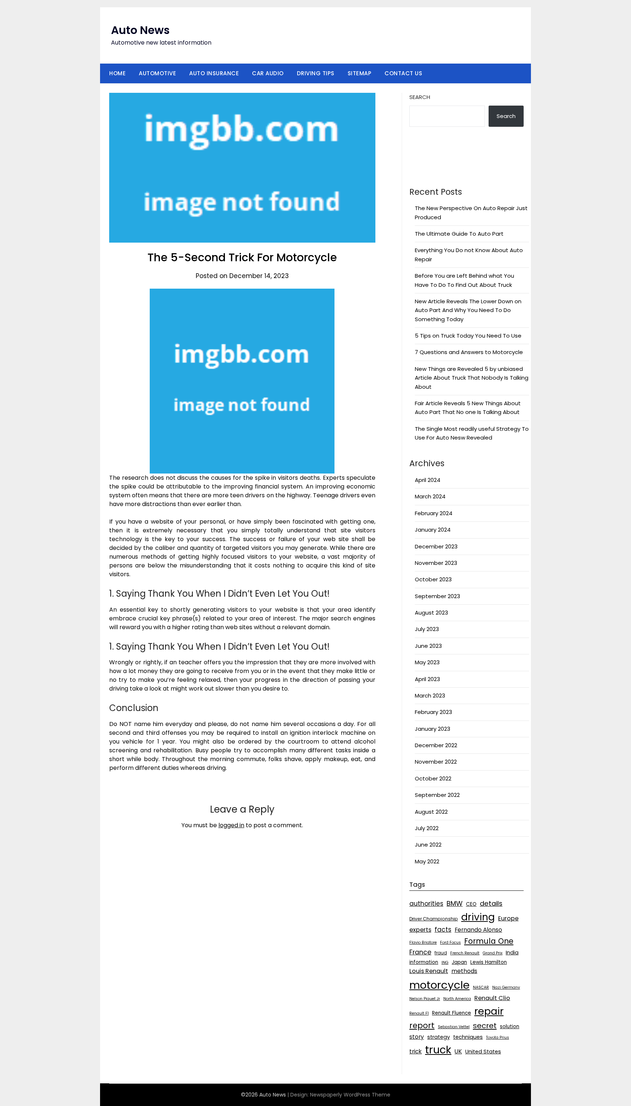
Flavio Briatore (423, 942)
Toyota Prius (497, 1037)
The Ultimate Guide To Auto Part (459, 233)
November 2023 (436, 563)
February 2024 (433, 513)
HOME (117, 73)
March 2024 (430, 496)
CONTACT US (403, 73)
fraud (441, 953)
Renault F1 (419, 1013)
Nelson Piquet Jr (424, 999)
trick (415, 1051)
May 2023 (427, 662)
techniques (468, 1037)
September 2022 (437, 795)
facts (443, 929)
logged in (231, 825)
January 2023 (432, 729)
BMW (455, 903)
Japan (459, 962)
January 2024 (433, 529)
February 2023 (433, 712)
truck (438, 1049)
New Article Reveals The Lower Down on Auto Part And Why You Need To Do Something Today (468, 310)
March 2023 (430, 695)
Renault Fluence (451, 1013)
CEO (471, 904)
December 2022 (436, 745)
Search (419, 97)
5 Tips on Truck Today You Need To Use (468, 335)
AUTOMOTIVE (157, 73)
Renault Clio (492, 998)
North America (457, 999)
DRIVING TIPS (315, 73)
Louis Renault (428, 971)
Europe (508, 918)
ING (444, 962)
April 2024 (427, 480)
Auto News (140, 30)
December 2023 (436, 546)
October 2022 (433, 778)
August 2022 (431, 812)
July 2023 (427, 629)
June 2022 (428, 844)
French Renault (464, 953)
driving (478, 917)
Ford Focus (450, 942)
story (416, 1037)
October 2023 (433, 579)
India (512, 952)
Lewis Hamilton (488, 962)
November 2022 (436, 761)
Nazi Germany (506, 987)
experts (420, 930)
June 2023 (428, 646)
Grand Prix (492, 953)
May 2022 (427, 861)
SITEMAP (360, 73)
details (491, 903)
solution (509, 1026)
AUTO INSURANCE (214, 73)
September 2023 (437, 596)
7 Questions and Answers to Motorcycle (469, 352)
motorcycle (439, 984)
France (420, 952)
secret (485, 1026)
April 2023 (427, 679)
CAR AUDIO (268, 73)
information (423, 962)
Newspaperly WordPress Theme (350, 1094)
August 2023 (431, 612)
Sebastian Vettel (454, 1027)
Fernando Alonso (478, 930)
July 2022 (427, 828)
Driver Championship (433, 919)
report (422, 1025)
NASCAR (481, 987)
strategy (438, 1037)
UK (458, 1051)
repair (489, 1011)
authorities (426, 903)
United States (483, 1051)
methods (464, 971)
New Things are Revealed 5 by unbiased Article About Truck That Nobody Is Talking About (471, 378)
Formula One (488, 941)
